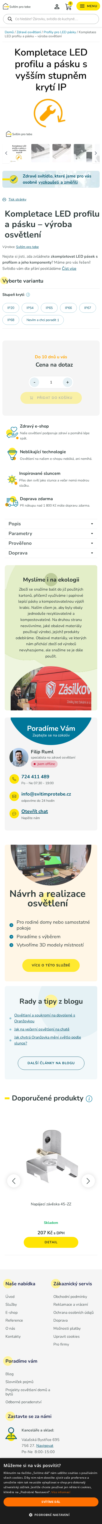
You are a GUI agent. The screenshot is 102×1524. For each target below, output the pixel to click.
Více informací (60, 1492)
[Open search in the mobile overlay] (51, 19)
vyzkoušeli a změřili (58, 182)
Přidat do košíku (54, 398)
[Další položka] (91, 90)
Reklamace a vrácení (70, 1305)
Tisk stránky (17, 199)
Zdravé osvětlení (29, 32)
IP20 (10, 308)
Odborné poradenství (23, 1402)
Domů (9, 32)
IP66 (68, 308)
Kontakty (13, 1337)
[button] (51, 1515)
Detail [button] (51, 1242)
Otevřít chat (34, 811)
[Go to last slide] (13, 1181)
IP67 (87, 308)
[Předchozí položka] (11, 90)
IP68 (10, 320)
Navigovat (44, 1445)
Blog (9, 1374)
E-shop (11, 1313)
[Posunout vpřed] (96, 153)
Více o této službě (51, 965)
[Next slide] (88, 1181)
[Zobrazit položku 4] (83, 153)
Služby (11, 1305)
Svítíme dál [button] (51, 1502)
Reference (14, 1321)
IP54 (30, 308)
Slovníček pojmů (19, 1382)
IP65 (49, 308)
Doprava (60, 1321)
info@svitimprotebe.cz (46, 794)
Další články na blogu (51, 1063)
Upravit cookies (66, 1337)
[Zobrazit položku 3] (61, 153)
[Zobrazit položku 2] (40, 153)
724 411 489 (35, 777)
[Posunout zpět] (6, 153)
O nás (10, 1329)
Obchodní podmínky (70, 1297)
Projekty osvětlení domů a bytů (27, 1392)
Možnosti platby (67, 1329)
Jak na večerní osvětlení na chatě (42, 1029)
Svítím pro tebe (27, 247)
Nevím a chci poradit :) (43, 320)
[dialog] (51, 1491)
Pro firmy (61, 1344)
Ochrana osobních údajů (73, 1313)
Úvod (9, 1297)
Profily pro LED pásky (60, 32)
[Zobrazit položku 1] (19, 153)
